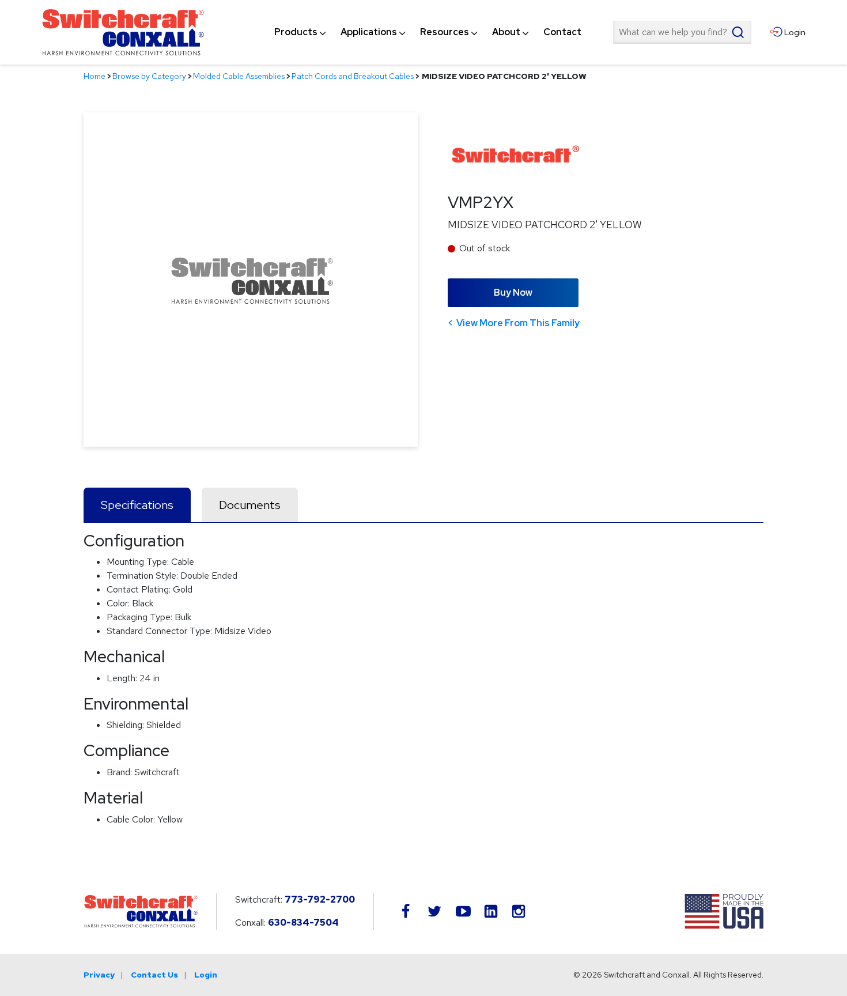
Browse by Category (149, 76)
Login (205, 974)
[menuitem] (296, 32)
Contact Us (154, 974)
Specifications (137, 504)
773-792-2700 (320, 899)
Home (94, 76)
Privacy (99, 974)
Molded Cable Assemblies (239, 76)
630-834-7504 (303, 922)
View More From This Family (518, 323)
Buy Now (513, 292)
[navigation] (428, 32)
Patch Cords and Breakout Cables (353, 76)
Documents (250, 504)
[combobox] (682, 32)
